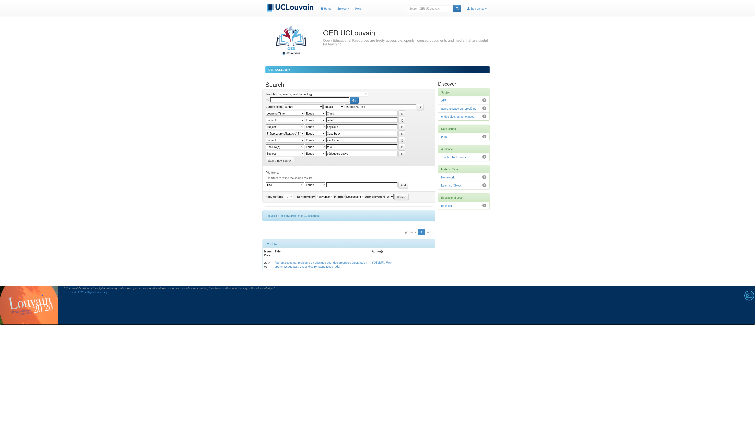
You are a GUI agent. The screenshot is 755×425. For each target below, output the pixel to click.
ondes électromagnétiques (457, 116)
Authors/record (375, 197)
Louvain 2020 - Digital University (87, 292)
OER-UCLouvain (279, 70)
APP (444, 100)
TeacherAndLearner (453, 157)
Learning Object (451, 185)
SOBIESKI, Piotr (382, 262)
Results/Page (274, 197)
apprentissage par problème (458, 108)
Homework (448, 177)
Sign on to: (477, 8)
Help (358, 8)
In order (339, 197)
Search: (271, 94)
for (267, 100)
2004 (444, 137)
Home (327, 8)
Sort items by (306, 197)
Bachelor (446, 206)
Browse (342, 8)
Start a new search (280, 161)
